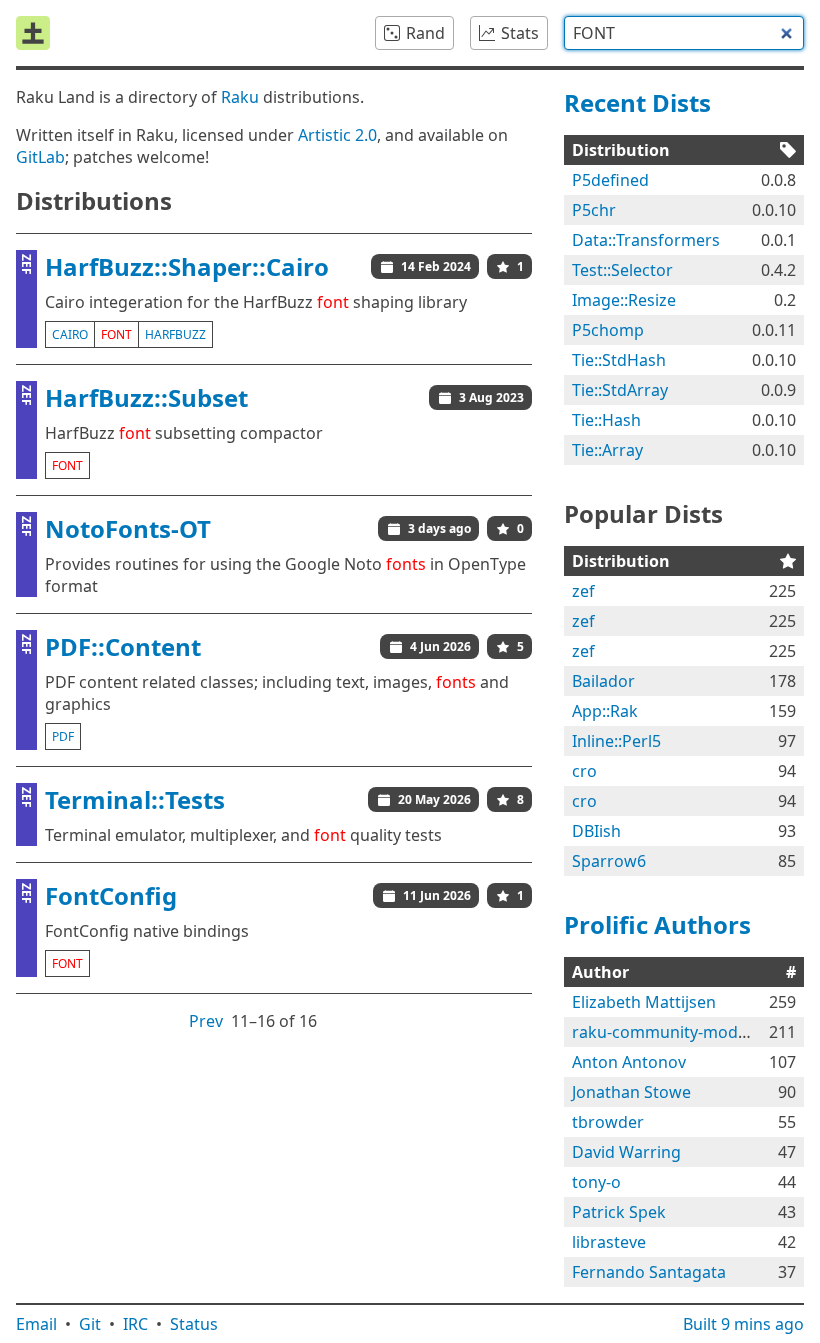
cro (584, 771)
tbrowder (608, 1122)
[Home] (33, 33)
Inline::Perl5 (616, 741)
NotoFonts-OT (128, 528)
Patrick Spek (619, 1212)
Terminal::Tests (135, 799)
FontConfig (111, 895)
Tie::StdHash (619, 360)
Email (36, 1324)
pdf (63, 736)
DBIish (596, 831)
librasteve (609, 1242)
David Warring (626, 1152)
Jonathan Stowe (631, 1092)
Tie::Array (607, 450)
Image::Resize (624, 300)
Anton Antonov (629, 1062)
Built (743, 1324)
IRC (135, 1324)
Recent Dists (637, 102)
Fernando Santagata (649, 1272)
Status (194, 1324)
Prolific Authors (657, 924)
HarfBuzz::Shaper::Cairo (187, 266)
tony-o (596, 1182)
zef (583, 591)
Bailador (603, 681)
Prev (206, 1021)
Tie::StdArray (620, 390)
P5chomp (608, 330)
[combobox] (684, 33)
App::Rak (605, 711)
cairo (70, 334)
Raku (240, 97)
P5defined (610, 180)
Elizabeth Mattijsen (644, 1002)
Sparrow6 (609, 861)
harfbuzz (175, 334)
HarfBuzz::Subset (146, 397)
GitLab (40, 157)
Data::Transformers (646, 240)
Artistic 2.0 (337, 135)
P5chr (594, 210)
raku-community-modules (670, 1032)
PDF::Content (123, 646)
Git (90, 1324)
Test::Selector (622, 270)
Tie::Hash (606, 420)
